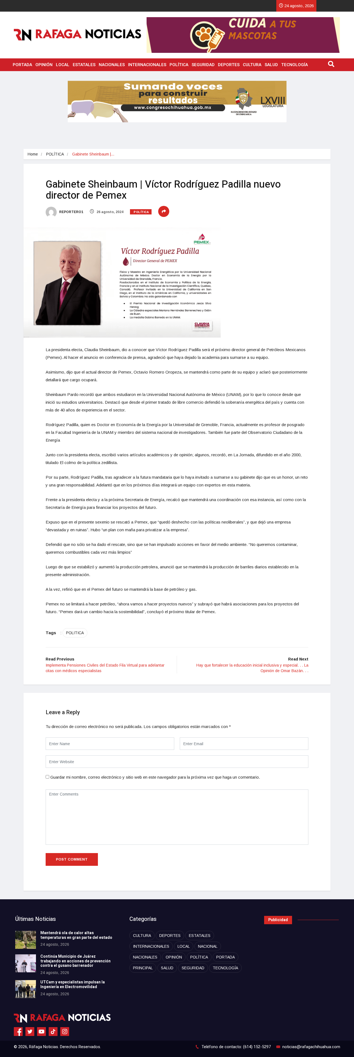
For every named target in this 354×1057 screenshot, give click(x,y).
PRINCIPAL (143, 968)
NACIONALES (112, 64)
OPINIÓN (44, 64)
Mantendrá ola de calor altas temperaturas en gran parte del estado (76, 935)
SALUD (271, 64)
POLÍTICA (179, 64)
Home (33, 154)
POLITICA (75, 633)
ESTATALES (84, 64)
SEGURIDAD (203, 64)
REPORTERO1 (70, 212)
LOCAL (62, 64)
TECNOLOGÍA (294, 64)
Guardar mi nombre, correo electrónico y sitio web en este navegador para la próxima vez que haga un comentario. (155, 777)
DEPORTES (229, 64)
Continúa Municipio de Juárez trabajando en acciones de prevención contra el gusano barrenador (75, 961)
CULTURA (252, 64)
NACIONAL (207, 946)
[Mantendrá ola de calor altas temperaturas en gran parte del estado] (25, 940)
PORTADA (22, 64)
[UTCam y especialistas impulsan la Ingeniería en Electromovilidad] (25, 989)
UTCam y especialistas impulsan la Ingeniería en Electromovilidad (72, 984)
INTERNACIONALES (147, 64)
